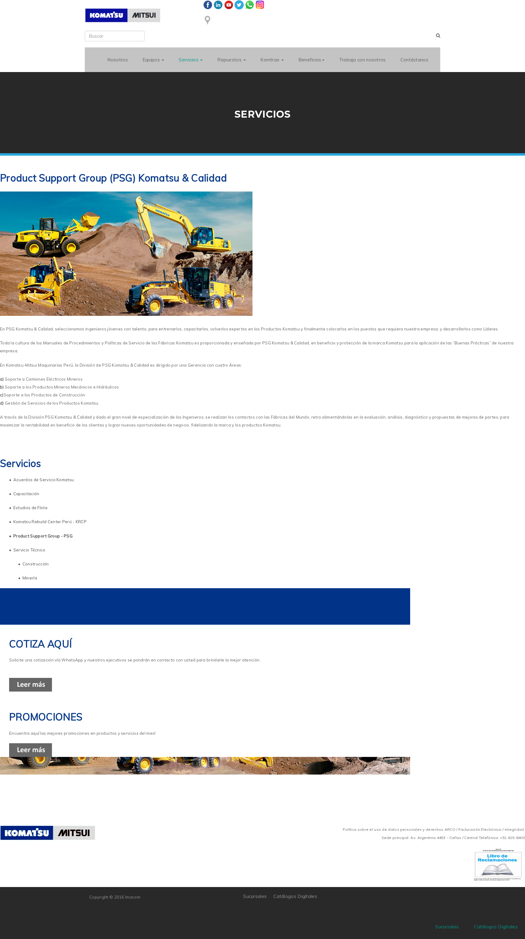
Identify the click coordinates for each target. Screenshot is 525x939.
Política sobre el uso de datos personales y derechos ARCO (399, 829)
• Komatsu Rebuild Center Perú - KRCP (48, 521)
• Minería (27, 577)
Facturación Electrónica (480, 829)
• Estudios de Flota (28, 507)
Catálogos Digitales (295, 896)
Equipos (151, 60)
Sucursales (255, 896)
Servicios (189, 60)
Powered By (408, 900)
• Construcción (33, 563)
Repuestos (230, 60)
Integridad (514, 829)
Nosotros (117, 60)
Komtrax (270, 60)
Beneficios (309, 60)
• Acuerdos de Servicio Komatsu (42, 479)
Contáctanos (414, 60)
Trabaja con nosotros (362, 60)
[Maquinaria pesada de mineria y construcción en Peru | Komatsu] (123, 15)
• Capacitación (24, 493)
